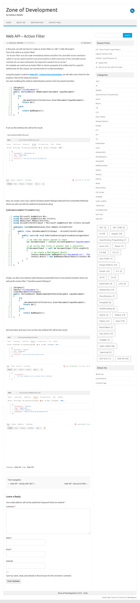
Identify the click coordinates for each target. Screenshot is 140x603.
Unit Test (99, 214)
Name (9, 538)
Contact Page (55, 22)
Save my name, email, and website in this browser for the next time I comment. (39, 576)
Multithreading (101, 165)
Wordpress (132, 597)
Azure (98, 99)
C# (97, 108)
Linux (98, 148)
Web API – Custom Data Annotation (46, 74)
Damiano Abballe (16, 43)
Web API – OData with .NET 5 (21, 484)
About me (21, 22)
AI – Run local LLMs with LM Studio (109, 67)
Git (97, 134)
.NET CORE (119, 227)
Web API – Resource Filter (76, 484)
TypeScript (100, 205)
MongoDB (100, 161)
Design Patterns (102, 121)
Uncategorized (101, 210)
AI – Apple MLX (101, 63)
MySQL (98, 170)
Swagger (99, 197)
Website (9, 561)
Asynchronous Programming (107, 94)
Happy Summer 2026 (104, 54)
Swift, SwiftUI (101, 201)
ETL (97, 130)
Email (9, 549)
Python (98, 179)
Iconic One (106, 597)
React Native (101, 188)
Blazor (98, 103)
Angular (99, 90)
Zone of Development (32, 10)
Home (8, 22)
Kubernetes (100, 143)
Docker (98, 126)
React (98, 183)
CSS (97, 112)
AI (96, 86)
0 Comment (86, 43)
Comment (11, 506)
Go (97, 139)
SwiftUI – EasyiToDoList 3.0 (106, 58)
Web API (17, 467)
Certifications (37, 22)
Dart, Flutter (100, 117)
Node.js (99, 174)
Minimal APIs (101, 152)
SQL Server (100, 192)
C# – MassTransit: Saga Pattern (108, 49)
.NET (98, 81)
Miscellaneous (101, 157)
